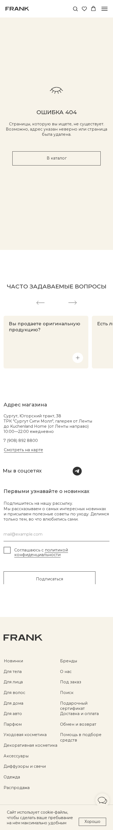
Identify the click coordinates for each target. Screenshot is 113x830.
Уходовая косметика (25, 734)
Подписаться (49, 579)
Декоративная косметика (30, 745)
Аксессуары (16, 756)
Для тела (13, 671)
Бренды (68, 660)
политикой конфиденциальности (41, 552)
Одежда (12, 777)
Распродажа (17, 787)
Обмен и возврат (78, 724)
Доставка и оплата (79, 713)
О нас (66, 671)
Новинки (13, 660)
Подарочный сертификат (73, 706)
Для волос (14, 692)
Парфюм (13, 724)
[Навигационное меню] (104, 9)
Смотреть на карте (23, 449)
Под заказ (70, 682)
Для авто (13, 713)
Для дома (13, 703)
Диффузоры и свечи (25, 766)
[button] (75, 8)
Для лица (13, 682)
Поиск (67, 692)
